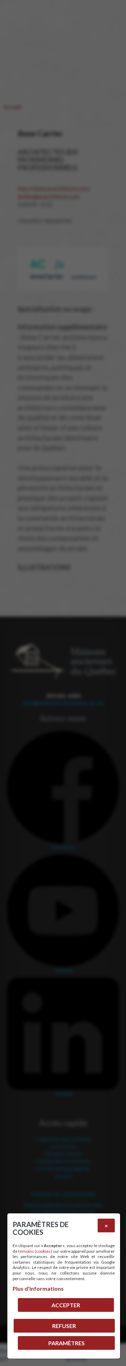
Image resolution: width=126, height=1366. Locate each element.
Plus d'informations (38, 1288)
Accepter (65, 1305)
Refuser (64, 1325)
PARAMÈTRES (66, 1343)
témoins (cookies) (35, 1251)
